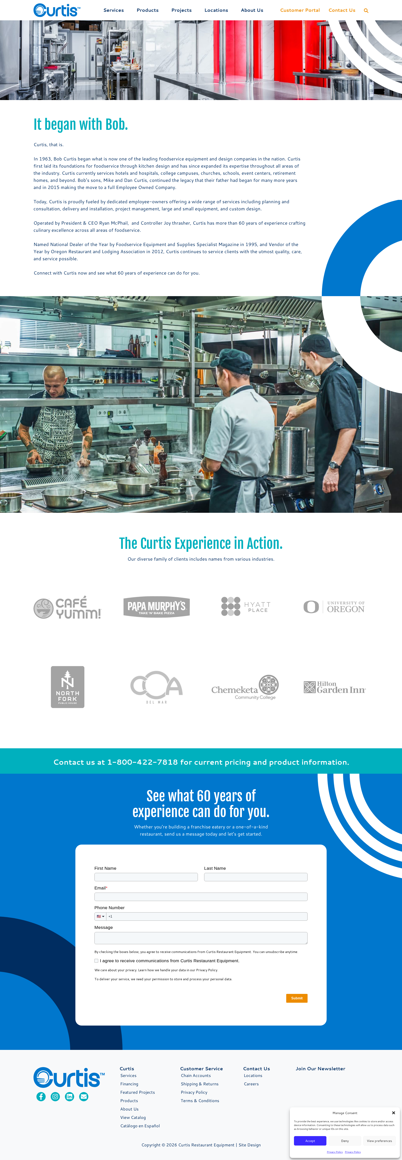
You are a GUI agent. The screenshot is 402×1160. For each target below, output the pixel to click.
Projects (181, 10)
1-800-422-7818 (142, 762)
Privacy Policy (335, 1152)
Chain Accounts (196, 1075)
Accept (310, 1141)
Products (148, 10)
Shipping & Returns (200, 1084)
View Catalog (133, 1117)
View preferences (379, 1141)
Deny (345, 1141)
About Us (252, 10)
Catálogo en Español (140, 1126)
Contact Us (342, 10)
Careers (251, 1084)
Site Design (249, 1145)
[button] (394, 1113)
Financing (129, 1084)
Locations (216, 10)
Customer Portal (300, 10)
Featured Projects (137, 1092)
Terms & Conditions (200, 1100)
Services (113, 10)
